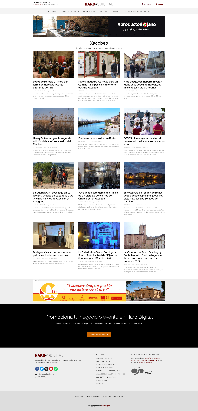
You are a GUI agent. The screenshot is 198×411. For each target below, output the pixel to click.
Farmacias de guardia (105, 368)
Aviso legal (79, 396)
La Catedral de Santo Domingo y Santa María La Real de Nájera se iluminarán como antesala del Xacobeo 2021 (143, 257)
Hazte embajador (103, 361)
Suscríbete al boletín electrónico (110, 374)
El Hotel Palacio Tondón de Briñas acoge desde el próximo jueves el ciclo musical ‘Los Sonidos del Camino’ (143, 197)
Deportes (75, 11)
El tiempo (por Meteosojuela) (108, 371)
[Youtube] (51, 369)
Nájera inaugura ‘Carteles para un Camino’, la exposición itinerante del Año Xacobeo (98, 84)
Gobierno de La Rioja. (146, 362)
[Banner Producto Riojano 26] (99, 36)
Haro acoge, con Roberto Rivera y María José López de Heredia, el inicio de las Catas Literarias (143, 84)
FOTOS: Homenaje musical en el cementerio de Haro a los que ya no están (144, 141)
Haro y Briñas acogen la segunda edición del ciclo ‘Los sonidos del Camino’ (52, 141)
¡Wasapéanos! (101, 380)
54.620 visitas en (38, 4)
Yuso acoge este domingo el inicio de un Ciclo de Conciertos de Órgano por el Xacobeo (98, 195)
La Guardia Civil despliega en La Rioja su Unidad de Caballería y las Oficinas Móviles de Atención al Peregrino (53, 197)
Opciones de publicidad (105, 365)
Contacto (100, 383)
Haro (54, 11)
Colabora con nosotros (106, 377)
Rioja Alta (64, 11)
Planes (147, 11)
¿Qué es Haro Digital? (104, 358)
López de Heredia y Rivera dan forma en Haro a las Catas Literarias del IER (50, 84)
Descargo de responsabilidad (112, 396)
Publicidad (113, 11)
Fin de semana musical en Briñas (97, 138)
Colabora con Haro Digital (131, 11)
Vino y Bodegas (89, 11)
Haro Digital (105, 406)
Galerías (103, 11)
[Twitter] (42, 369)
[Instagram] (46, 369)
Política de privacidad (92, 396)
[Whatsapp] (56, 369)
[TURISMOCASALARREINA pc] (99, 300)
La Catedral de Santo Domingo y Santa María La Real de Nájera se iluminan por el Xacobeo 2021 (97, 255)
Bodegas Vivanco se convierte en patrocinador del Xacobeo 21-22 (52, 254)
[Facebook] (37, 369)
